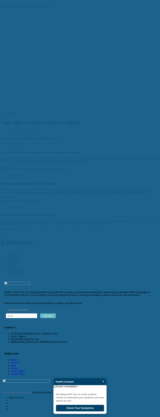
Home (14, 359)
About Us (15, 362)
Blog (13, 365)
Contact (14, 368)
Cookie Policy (18, 374)
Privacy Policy (18, 371)
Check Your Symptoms (80, 408)
